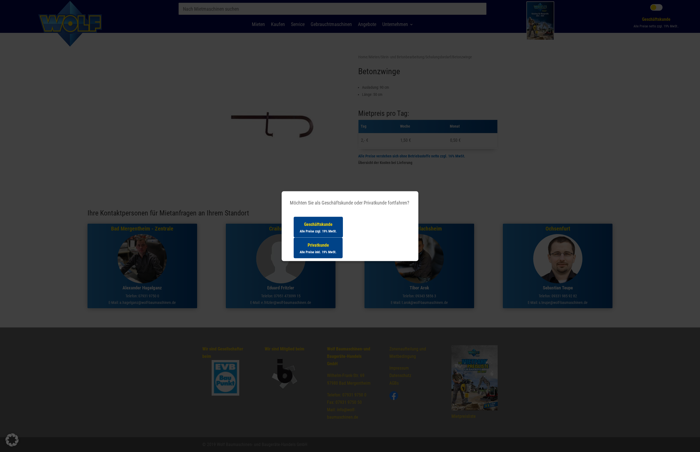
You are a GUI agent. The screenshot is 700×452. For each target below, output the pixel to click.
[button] (12, 440)
